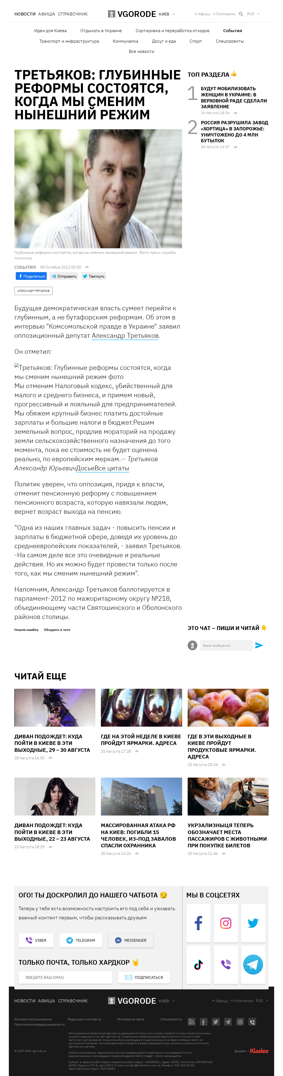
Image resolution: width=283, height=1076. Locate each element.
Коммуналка (125, 41)
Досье (85, 467)
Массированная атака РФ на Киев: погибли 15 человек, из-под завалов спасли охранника (138, 835)
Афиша (46, 14)
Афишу (204, 14)
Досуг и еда (164, 41)
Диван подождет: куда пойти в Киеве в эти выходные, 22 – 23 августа (52, 832)
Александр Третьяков (125, 335)
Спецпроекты (230, 41)
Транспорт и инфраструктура (69, 41)
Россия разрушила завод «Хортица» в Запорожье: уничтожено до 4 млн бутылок (234, 132)
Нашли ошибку (26, 629)
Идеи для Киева (50, 30)
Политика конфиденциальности (39, 1024)
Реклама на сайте (131, 1019)
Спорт (196, 41)
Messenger (135, 940)
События (232, 30)
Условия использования (33, 1019)
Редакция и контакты (84, 1019)
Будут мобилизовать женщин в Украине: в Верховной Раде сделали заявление (234, 98)
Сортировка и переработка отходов (172, 30)
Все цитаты (112, 467)
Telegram (85, 940)
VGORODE (136, 1000)
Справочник (73, 14)
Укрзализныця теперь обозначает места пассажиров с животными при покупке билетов (227, 835)
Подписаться (149, 977)
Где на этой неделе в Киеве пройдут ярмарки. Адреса (141, 739)
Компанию (225, 14)
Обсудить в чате (57, 629)
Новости (24, 14)
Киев (164, 1001)
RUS (250, 14)
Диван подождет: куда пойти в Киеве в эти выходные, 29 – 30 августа (52, 743)
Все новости (141, 51)
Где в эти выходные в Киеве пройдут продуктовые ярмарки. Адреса (222, 746)
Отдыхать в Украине (101, 30)
